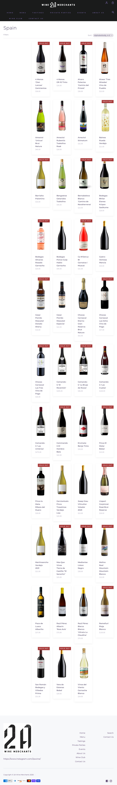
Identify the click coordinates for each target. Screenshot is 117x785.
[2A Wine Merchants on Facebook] (107, 781)
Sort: (90, 35)
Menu (23, 13)
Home (10, 13)
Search (110, 733)
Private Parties (60, 13)
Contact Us (36, 18)
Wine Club (16, 18)
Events (81, 13)
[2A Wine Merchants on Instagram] (111, 781)
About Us (98, 13)
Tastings (38, 13)
